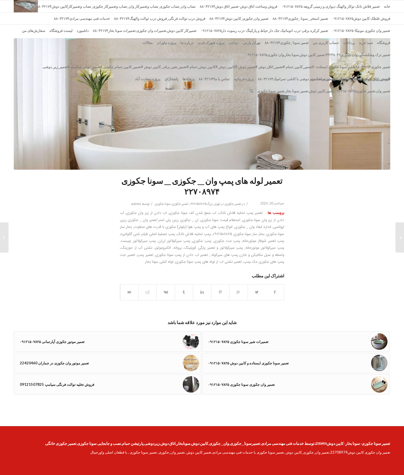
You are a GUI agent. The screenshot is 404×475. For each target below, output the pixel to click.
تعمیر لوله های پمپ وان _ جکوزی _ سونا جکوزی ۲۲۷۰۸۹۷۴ (202, 187)
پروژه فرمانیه (244, 79)
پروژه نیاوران (166, 42)
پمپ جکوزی (201, 241)
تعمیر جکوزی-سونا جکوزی (171, 204)
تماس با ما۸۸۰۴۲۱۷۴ (214, 79)
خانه (387, 6)
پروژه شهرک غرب (211, 42)
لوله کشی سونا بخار (159, 262)
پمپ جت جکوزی (227, 241)
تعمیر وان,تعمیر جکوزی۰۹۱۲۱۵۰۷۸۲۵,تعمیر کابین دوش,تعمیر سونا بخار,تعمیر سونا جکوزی (323, 91)
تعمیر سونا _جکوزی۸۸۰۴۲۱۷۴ (287, 42)
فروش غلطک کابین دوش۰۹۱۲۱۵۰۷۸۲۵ (361, 18)
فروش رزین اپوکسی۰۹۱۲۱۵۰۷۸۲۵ (364, 79)
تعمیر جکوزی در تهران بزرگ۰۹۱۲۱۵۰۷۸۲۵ (215, 204)
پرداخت (349, 42)
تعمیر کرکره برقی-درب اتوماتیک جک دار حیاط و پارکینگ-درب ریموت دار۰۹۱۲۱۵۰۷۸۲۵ (264, 30)
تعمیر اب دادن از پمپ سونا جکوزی (181, 255)
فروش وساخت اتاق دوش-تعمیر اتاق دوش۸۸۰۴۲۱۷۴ (238, 6)
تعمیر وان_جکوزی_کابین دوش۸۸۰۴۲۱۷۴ (239, 18)
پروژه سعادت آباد (148, 79)
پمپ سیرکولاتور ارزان (174, 241)
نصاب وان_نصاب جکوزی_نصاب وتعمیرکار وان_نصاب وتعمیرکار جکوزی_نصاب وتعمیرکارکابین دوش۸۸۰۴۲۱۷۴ (116, 6)
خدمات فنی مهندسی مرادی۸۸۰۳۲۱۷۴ (82, 18)
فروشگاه (383, 42)
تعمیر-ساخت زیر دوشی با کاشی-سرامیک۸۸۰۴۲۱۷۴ (296, 79)
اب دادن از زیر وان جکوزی (146, 213)
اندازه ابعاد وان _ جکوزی (253, 227)
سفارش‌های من (33, 30)
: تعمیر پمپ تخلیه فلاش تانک (242, 213)
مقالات (148, 42)
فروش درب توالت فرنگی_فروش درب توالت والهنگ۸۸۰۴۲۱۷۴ (159, 18)
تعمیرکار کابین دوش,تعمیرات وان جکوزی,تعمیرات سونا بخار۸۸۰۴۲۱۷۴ (145, 30)
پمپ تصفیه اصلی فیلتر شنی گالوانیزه (148, 234)
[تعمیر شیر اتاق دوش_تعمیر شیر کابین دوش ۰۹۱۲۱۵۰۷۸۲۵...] (399, 237)
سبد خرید (366, 42)
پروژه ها (188, 79)
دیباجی (234, 42)
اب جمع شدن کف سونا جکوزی (192, 213)
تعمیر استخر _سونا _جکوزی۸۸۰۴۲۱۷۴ (300, 18)
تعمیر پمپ (145, 255)
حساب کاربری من (326, 42)
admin (136, 204)
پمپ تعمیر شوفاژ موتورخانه (263, 241)
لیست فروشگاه (61, 30)
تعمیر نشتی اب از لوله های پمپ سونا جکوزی (208, 262)
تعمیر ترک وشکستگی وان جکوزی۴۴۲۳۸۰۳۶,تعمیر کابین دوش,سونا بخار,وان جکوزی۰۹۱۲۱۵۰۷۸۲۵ (318, 54)
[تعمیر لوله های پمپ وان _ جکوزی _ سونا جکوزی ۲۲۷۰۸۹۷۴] (202, 104)
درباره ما (187, 42)
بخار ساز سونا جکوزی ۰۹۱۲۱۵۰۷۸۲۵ (238, 234)
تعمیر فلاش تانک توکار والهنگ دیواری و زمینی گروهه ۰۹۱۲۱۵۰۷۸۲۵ (330, 6)
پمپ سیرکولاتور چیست (138, 241)
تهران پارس (252, 42)
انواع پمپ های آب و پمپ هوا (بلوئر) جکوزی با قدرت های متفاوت (183, 227)
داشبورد (83, 30)
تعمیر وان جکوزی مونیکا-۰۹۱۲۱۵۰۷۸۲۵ (361, 30)
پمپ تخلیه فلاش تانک (194, 234)
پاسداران (171, 79)
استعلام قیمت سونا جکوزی (220, 220)
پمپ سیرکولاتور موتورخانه (264, 248)
